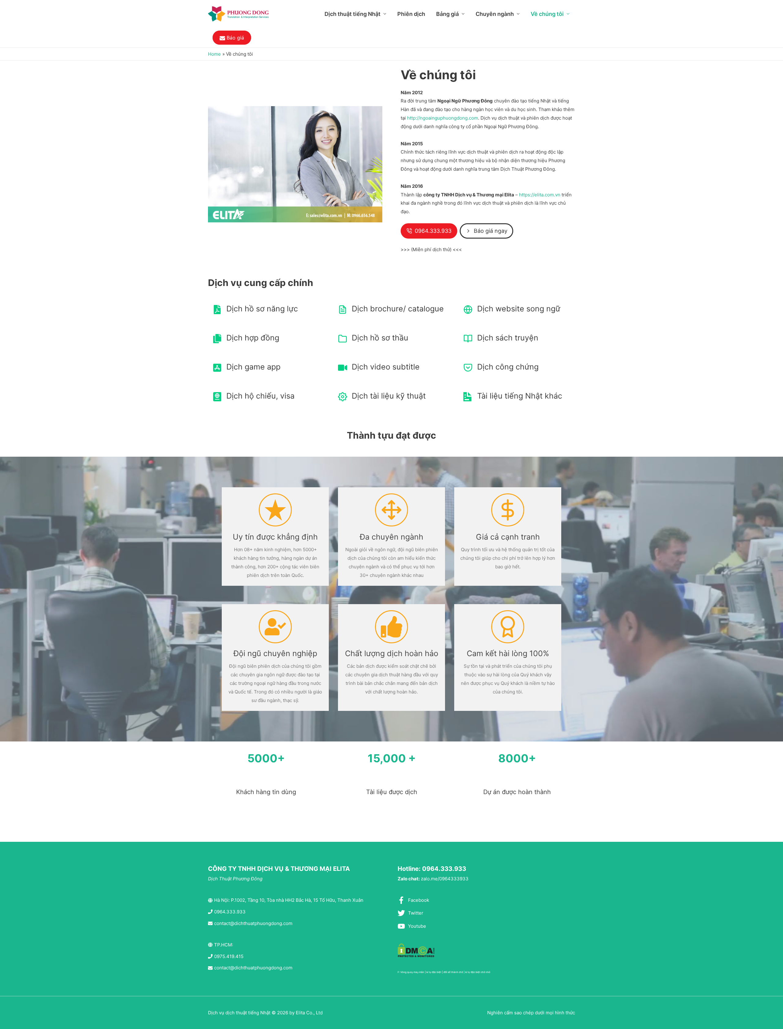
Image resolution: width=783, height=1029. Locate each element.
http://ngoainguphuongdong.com (442, 118)
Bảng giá (447, 14)
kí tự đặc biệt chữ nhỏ (477, 972)
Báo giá (234, 38)
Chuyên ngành (495, 14)
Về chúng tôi (547, 14)
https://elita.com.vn (539, 195)
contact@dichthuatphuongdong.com (253, 923)
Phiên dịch (411, 14)
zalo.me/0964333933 (445, 879)
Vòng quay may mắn (412, 972)
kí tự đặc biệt (433, 972)
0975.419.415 (228, 956)
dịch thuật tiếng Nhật (247, 1013)
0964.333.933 (230, 912)
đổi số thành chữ (453, 972)
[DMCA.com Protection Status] (416, 950)
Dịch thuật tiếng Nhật (352, 14)
